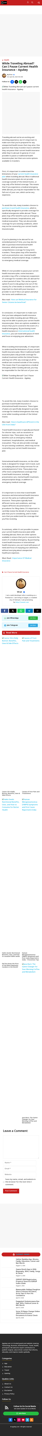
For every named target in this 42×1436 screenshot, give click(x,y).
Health (6, 60)
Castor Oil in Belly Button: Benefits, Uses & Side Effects (11, 793)
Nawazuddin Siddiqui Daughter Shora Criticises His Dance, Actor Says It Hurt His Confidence (28, 1293)
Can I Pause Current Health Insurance (16, 572)
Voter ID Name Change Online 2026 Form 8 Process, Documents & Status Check (28, 1314)
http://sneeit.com (22, 602)
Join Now (33, 618)
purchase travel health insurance (15, 208)
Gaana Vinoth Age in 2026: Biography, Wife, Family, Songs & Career (28, 1271)
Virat (11, 75)
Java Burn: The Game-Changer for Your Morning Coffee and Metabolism (30, 1120)
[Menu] (38, 2)
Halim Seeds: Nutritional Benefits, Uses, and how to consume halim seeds (11, 955)
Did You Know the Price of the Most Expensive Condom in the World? (10, 965)
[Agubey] (4, 2)
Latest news (22, 1254)
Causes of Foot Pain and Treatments (30, 793)
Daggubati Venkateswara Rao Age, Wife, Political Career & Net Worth (27, 1303)
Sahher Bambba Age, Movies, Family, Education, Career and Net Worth (27, 1261)
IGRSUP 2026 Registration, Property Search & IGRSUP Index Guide (26, 1282)
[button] (32, 2)
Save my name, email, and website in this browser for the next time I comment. (20, 1182)
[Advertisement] (21, 35)
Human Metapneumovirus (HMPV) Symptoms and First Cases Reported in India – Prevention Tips (30, 956)
